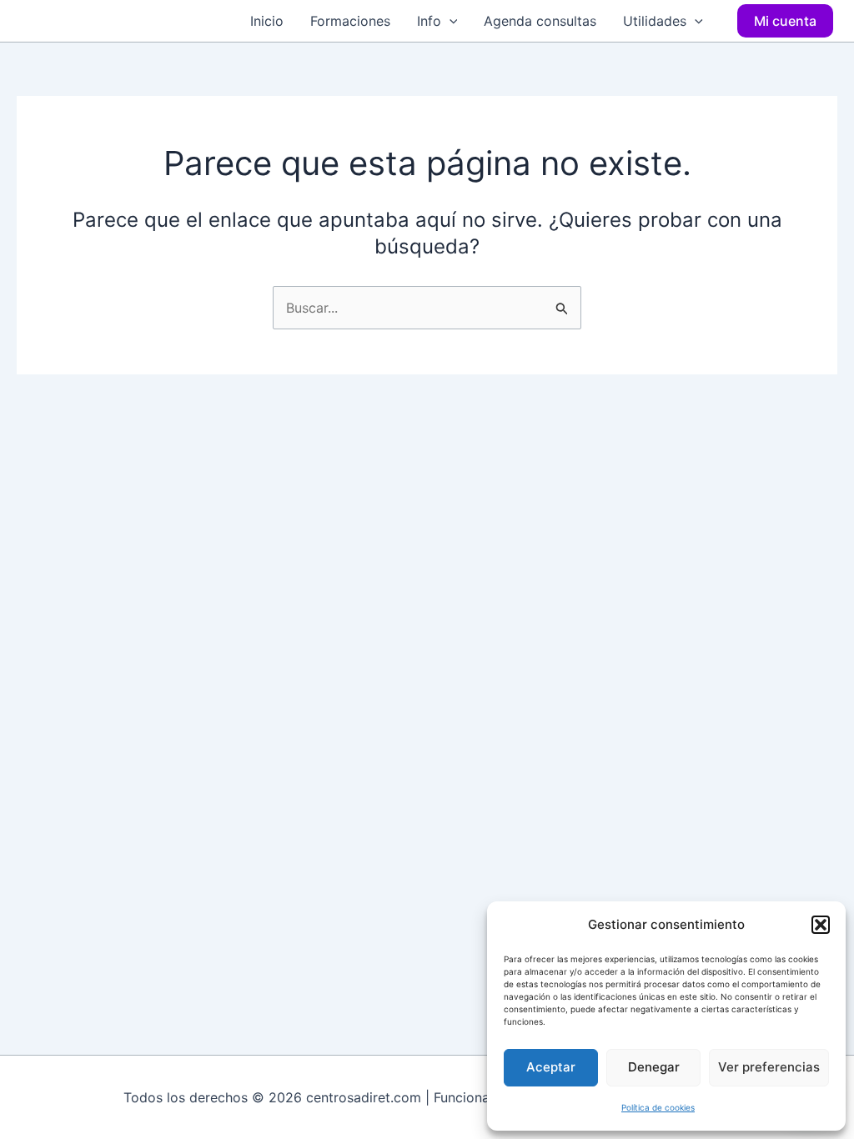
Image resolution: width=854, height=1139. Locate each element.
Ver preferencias (769, 1067)
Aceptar (550, 1067)
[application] (449, 20)
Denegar (654, 1067)
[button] (820, 924)
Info (429, 21)
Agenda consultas (540, 21)
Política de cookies (658, 1107)
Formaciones (350, 21)
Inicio (267, 21)
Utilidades (654, 21)
